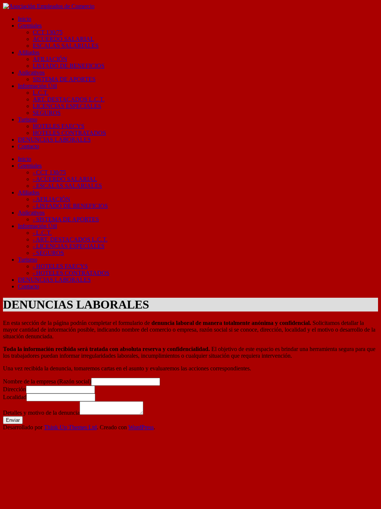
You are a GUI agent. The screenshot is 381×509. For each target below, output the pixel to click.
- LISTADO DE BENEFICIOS (70, 206)
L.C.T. (40, 92)
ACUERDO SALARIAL (63, 39)
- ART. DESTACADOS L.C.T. (70, 239)
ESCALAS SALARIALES (66, 45)
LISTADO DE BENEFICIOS (69, 66)
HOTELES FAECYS (58, 126)
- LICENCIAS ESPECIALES (69, 246)
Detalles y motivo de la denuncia (41, 413)
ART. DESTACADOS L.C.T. (69, 99)
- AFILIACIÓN (51, 199)
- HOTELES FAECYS (60, 266)
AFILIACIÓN (50, 59)
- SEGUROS (48, 253)
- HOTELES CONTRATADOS (71, 273)
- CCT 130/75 (49, 172)
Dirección (14, 389)
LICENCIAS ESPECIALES (67, 106)
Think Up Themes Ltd (70, 427)
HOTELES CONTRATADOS (69, 133)
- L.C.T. (42, 233)
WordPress (141, 427)
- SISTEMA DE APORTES (66, 219)
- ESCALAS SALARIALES (67, 186)
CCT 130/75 (48, 32)
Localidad (14, 397)
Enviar (13, 420)
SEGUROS (47, 113)
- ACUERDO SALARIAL (65, 179)
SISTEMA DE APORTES (64, 79)
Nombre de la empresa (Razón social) (47, 381)
